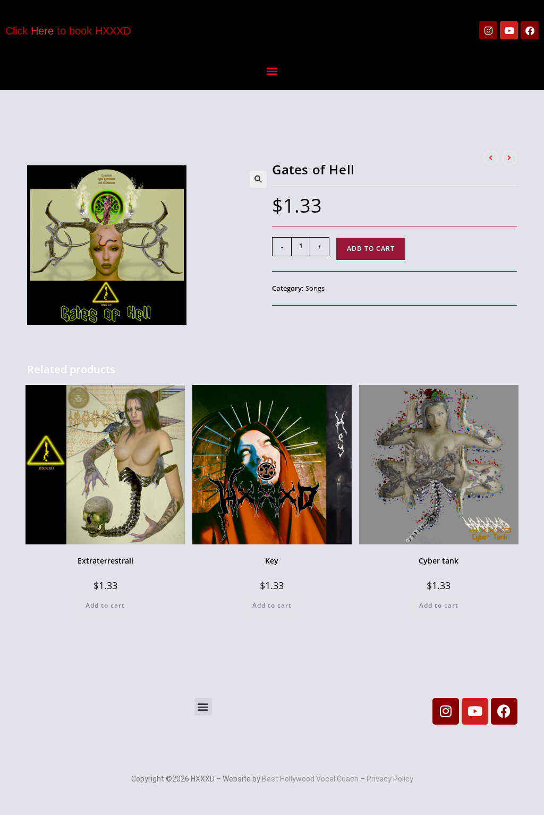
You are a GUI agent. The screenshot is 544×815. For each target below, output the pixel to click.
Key (271, 561)
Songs (315, 288)
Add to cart (371, 248)
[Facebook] (530, 30)
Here (42, 31)
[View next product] (509, 157)
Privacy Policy (390, 779)
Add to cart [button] (105, 605)
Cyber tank (438, 561)
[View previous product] (490, 157)
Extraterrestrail (105, 561)
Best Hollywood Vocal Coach (310, 779)
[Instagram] (488, 30)
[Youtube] (509, 30)
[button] (272, 70)
